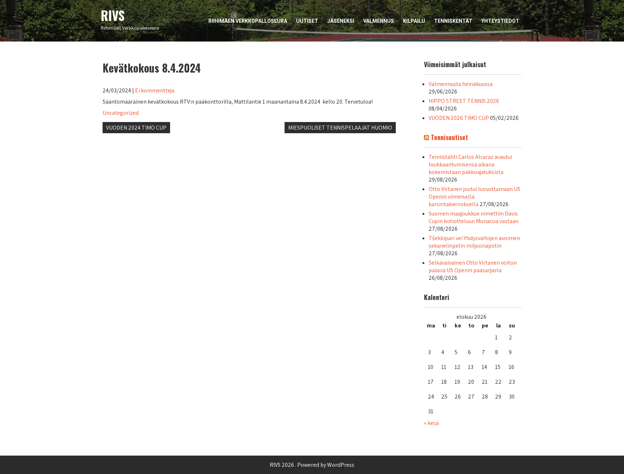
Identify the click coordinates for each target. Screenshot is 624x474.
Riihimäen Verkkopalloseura (247, 21)
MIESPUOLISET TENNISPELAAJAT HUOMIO (340, 127)
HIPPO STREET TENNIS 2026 (464, 101)
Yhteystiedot (500, 21)
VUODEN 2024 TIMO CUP (136, 127)
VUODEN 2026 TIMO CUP (459, 118)
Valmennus (378, 21)
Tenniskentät (453, 21)
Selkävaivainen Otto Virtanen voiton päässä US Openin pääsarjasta (473, 266)
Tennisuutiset (449, 137)
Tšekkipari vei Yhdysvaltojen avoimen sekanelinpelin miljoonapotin (474, 241)
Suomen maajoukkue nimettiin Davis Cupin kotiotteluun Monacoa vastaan (474, 217)
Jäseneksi (340, 21)
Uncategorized (121, 113)
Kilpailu (414, 21)
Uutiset (307, 21)
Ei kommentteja (154, 90)
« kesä (431, 423)
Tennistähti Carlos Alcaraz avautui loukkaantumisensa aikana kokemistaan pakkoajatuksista (470, 164)
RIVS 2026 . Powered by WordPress (312, 465)
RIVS (113, 15)
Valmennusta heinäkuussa (461, 84)
